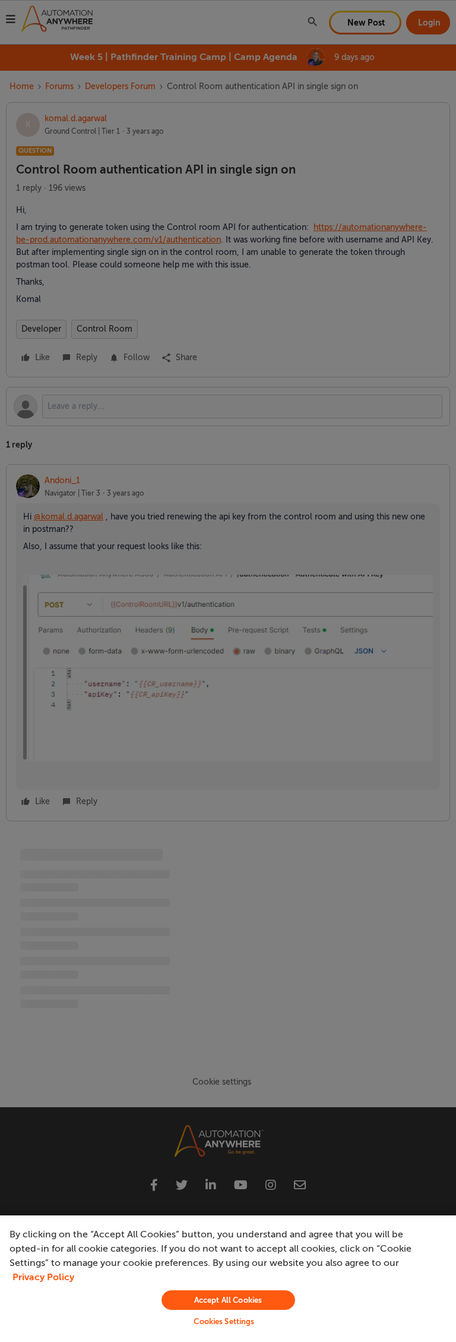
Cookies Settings (224, 1321)
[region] (228, 1278)
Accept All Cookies (228, 1300)
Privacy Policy (43, 1277)
